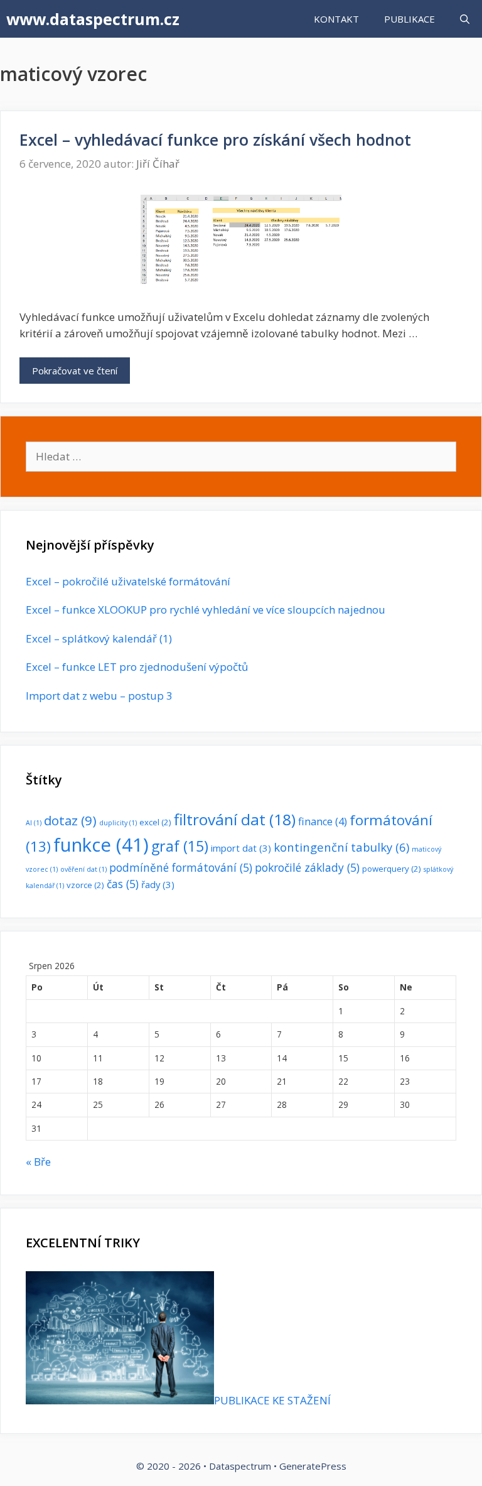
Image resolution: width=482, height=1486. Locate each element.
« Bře (38, 1161)
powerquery (391, 868)
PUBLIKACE (409, 19)
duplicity (118, 822)
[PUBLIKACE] (120, 1400)
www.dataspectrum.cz (92, 19)
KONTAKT (336, 19)
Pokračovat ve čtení (74, 370)
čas (123, 883)
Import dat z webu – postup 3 (99, 695)
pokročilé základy (307, 867)
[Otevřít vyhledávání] (464, 19)
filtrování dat (235, 819)
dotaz (70, 820)
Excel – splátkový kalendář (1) (99, 638)
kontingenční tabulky (341, 847)
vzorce (85, 885)
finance (322, 821)
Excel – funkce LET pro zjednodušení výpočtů (137, 666)
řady (157, 884)
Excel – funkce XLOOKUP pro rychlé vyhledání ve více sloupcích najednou (205, 609)
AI (33, 822)
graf (179, 846)
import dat (241, 848)
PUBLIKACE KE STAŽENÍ (272, 1400)
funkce (101, 844)
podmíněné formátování (180, 867)
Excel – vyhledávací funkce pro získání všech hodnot (215, 139)
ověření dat (83, 869)
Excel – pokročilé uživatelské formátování (128, 581)
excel (155, 822)
